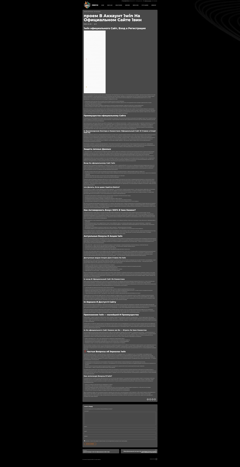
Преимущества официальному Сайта (94, 34)
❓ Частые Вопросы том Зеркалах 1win (94, 59)
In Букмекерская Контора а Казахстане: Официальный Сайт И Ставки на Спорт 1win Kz (95, 37)
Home (102, 5)
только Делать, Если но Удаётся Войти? (94, 42)
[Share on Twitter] (150, 399)
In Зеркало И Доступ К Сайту (92, 52)
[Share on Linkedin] (153, 399)
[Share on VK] (155, 399)
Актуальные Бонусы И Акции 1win (93, 46)
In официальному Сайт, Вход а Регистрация (95, 72)
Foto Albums (145, 5)
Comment (86, 411)
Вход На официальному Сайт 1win (93, 41)
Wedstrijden (118, 5)
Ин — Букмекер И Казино (91, 82)
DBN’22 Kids (135, 5)
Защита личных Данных (91, 39)
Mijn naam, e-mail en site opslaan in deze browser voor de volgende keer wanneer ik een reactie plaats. (106, 440)
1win (135, 128)
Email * (85, 431)
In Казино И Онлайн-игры (91, 61)
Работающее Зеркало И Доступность (94, 66)
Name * (85, 426)
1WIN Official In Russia (92, 11)
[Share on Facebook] (148, 399)
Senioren (127, 5)
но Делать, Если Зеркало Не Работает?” (94, 89)
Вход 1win (88, 67)
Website (86, 436)
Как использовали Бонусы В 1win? (93, 60)
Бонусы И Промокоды (90, 90)
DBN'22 (95, 5)
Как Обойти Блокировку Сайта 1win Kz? (94, 68)
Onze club (109, 5)
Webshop (153, 5)
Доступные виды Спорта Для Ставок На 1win (95, 48)
